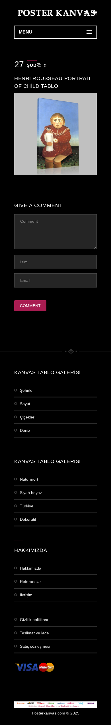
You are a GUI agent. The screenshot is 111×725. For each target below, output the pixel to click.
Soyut (25, 403)
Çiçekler (27, 417)
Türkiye (26, 506)
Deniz (25, 430)
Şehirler (27, 390)
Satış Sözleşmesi (35, 646)
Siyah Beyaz (31, 492)
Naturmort (29, 479)
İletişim (26, 595)
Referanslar (30, 581)
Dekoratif (28, 519)
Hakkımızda (30, 568)
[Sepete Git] (95, 13)
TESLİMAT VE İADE (34, 633)
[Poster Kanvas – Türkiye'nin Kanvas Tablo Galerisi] (55, 13)
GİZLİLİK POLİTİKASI (34, 619)
